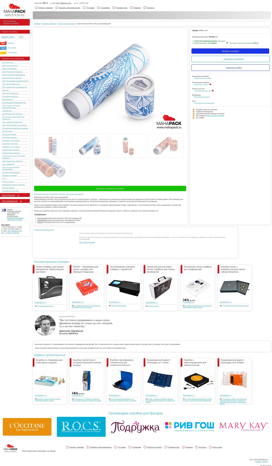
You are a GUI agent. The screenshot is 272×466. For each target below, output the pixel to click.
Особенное (12, 53)
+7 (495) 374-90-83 (12, 233)
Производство (121, 8)
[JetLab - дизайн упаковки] (187, 312)
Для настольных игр (10, 93)
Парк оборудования (87, 242)
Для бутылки (7, 131)
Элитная (114, 306)
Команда (137, 8)
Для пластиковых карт (11, 84)
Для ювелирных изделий (11, 78)
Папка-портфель (154, 306)
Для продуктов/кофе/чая (12, 122)
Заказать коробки (230, 51)
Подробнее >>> (41, 302)
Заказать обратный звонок (69, 8)
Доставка (90, 8)
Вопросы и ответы (154, 447)
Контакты (150, 8)
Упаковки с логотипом (11, 147)
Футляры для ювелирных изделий (15, 128)
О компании (105, 8)
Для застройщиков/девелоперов (15, 81)
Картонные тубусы (201, 85)
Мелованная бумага (202, 97)
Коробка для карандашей (204, 103)
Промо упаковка (87, 307)
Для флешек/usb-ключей (12, 114)
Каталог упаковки (46, 8)
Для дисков (6, 111)
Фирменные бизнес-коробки (13, 185)
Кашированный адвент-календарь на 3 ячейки (233, 361)
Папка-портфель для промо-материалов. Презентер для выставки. (50, 269)
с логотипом (132, 400)
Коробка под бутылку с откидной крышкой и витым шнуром (87, 362)
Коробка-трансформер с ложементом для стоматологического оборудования (122, 362)
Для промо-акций (9, 134)
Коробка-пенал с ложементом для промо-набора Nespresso (233, 269)
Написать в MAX (234, 67)
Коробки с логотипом (10, 141)
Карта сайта (217, 447)
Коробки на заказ (9, 138)
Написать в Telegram (234, 59)
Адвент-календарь (9, 69)
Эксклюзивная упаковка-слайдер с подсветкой (122, 268)
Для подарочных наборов (12, 161)
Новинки (11, 43)
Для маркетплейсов (10, 96)
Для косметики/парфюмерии (13, 75)
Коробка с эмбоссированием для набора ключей (195, 362)
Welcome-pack (8, 182)
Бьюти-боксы (7, 100)
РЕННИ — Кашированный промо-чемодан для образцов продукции (85, 269)
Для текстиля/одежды (11, 172)
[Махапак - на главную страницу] (15, 10)
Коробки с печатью (10, 144)
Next (189, 76)
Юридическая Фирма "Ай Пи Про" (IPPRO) (15, 219)
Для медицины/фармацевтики (14, 103)
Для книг (5, 90)
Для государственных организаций (11, 168)
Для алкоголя (7, 63)
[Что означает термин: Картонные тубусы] (210, 85)
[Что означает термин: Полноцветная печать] (213, 91)
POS (4, 179)
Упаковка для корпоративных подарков (159, 399)
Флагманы (12, 48)
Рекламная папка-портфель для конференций (198, 268)
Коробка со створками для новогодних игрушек (49, 361)
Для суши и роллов (9, 66)
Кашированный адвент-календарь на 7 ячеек (159, 361)
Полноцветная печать (202, 91)
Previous (31, 76)
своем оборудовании (215, 116)
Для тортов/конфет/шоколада (14, 125)
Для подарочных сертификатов (14, 87)
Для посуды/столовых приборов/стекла (11, 107)
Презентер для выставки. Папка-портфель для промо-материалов (161, 269)
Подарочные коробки (10, 150)
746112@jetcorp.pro (14, 231)
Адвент (151, 399)
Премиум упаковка (9, 176)
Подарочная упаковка (11, 153)
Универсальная (8, 188)
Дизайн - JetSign (261, 462)
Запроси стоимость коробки (110, 188)
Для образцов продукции (12, 72)
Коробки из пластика (10, 191)
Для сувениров (8, 164)
